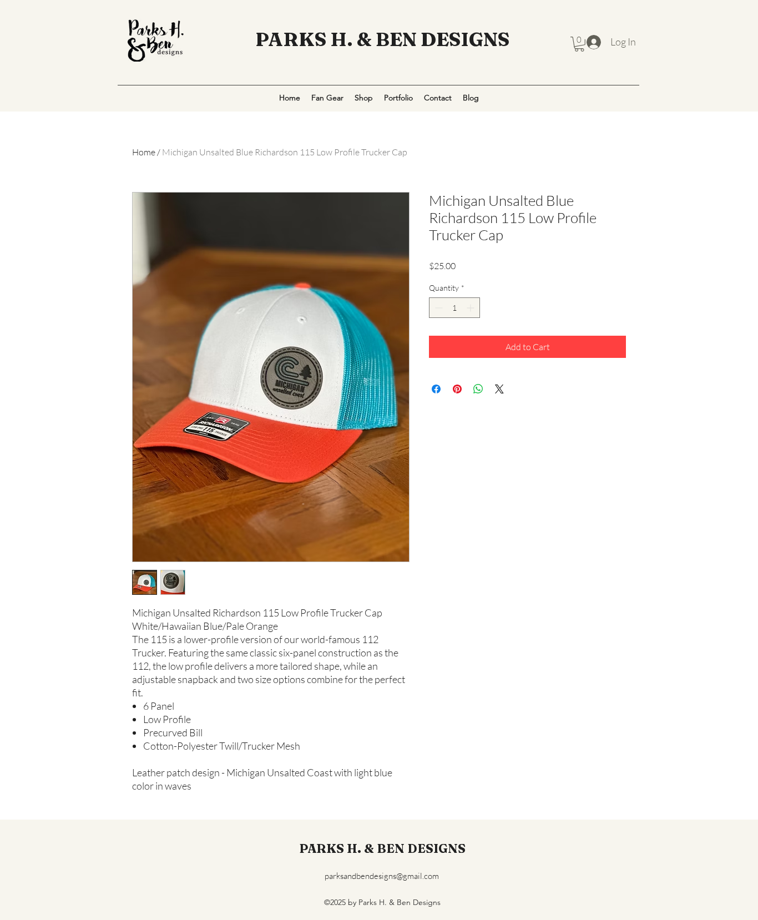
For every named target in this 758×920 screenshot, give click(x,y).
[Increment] (471, 307)
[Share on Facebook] (436, 389)
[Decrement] (437, 307)
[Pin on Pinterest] (457, 389)
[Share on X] (499, 389)
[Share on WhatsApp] (478, 389)
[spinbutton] (454, 307)
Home (143, 152)
